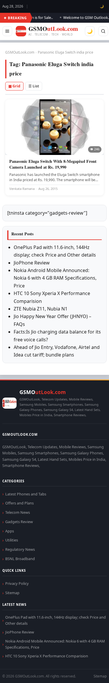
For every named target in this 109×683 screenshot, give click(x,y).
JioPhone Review (32, 263)
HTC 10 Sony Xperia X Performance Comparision (46, 656)
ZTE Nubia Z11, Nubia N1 (40, 309)
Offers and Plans (19, 503)
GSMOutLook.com (19, 52)
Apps (9, 531)
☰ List (33, 86)
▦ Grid (14, 86)
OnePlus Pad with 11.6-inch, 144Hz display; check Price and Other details (55, 620)
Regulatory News (20, 549)
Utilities (11, 540)
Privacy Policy (17, 583)
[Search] (103, 31)
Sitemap (12, 592)
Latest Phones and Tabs (25, 494)
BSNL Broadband (20, 558)
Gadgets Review (19, 521)
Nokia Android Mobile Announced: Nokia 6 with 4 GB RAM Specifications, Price (55, 278)
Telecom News (17, 512)
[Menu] (7, 31)
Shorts (89, 671)
